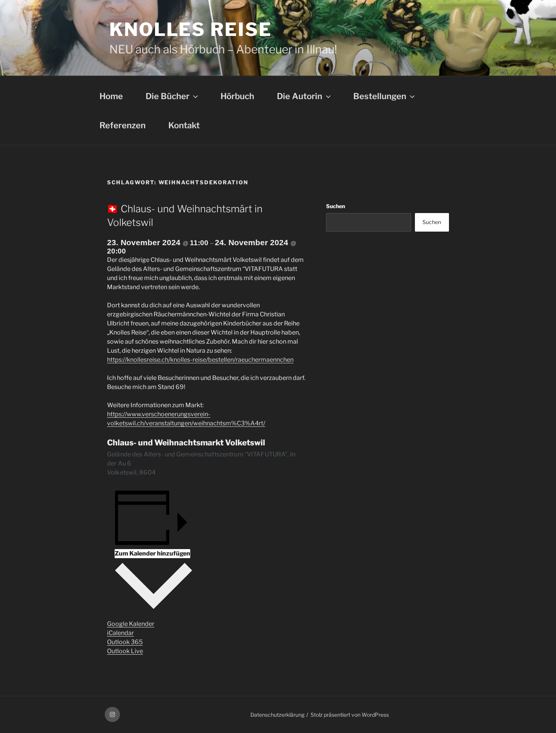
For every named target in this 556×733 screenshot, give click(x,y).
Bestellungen (379, 96)
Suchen (335, 206)
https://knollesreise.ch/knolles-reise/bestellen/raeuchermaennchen (200, 359)
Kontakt (184, 125)
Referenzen (122, 125)
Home (111, 96)
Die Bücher (167, 96)
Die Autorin (299, 96)
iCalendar (120, 633)
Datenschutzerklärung (277, 714)
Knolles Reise (190, 29)
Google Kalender (130, 623)
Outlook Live (125, 651)
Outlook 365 (125, 642)
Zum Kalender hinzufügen (152, 553)
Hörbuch (237, 96)
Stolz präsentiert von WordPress (350, 714)
